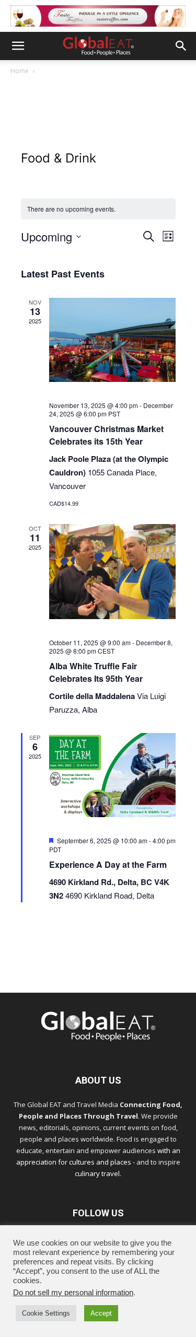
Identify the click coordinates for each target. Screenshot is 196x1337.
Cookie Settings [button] (46, 1313)
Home (19, 70)
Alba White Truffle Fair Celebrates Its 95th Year (96, 672)
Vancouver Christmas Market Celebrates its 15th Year (106, 435)
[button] (17, 46)
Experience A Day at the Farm (108, 864)
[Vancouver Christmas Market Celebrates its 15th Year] (112, 339)
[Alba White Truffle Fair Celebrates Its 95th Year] (112, 571)
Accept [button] (101, 1313)
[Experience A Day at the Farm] (112, 775)
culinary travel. (98, 1173)
